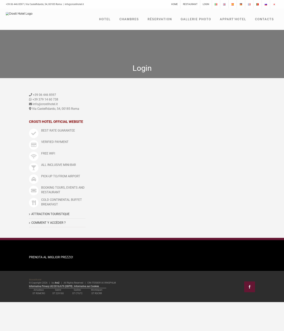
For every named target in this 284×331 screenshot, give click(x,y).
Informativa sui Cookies (86, 286)
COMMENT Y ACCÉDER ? (48, 223)
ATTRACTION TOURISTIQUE (50, 214)
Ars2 (57, 282)
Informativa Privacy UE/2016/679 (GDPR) (50, 286)
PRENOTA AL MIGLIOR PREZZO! (51, 257)
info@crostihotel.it (74, 4)
